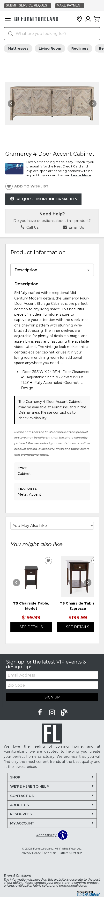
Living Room (50, 48)
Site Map (50, 853)
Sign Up (52, 697)
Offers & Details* (70, 853)
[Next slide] (87, 582)
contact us (62, 412)
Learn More (81, 175)
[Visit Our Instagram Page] (52, 713)
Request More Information (47, 199)
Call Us (31, 227)
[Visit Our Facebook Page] (40, 713)
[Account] (88, 19)
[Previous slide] (16, 582)
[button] (8, 19)
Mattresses (18, 48)
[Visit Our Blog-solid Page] (64, 713)
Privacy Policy (31, 853)
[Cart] (96, 19)
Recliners (80, 48)
